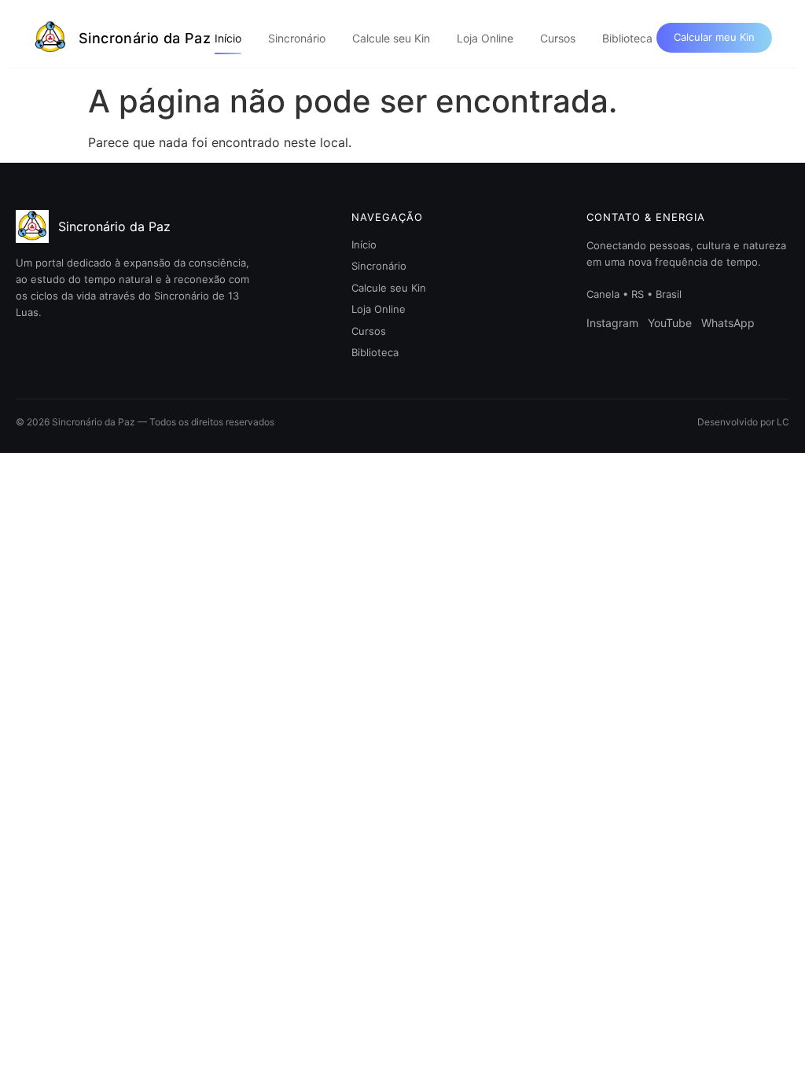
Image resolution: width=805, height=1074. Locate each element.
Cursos (557, 38)
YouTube (670, 322)
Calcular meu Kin (714, 37)
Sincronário (296, 38)
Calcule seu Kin (391, 38)
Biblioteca (627, 38)
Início (228, 38)
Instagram (612, 322)
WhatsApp (728, 322)
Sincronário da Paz (145, 38)
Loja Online (485, 38)
